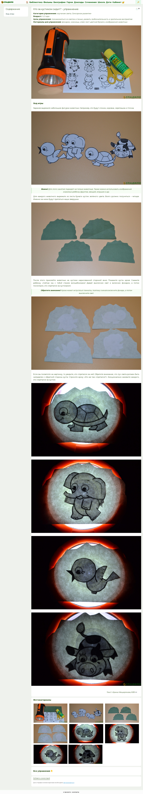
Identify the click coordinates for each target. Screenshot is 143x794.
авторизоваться (68, 782)
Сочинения (91, 2)
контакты (75, 792)
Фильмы (47, 2)
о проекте (67, 792)
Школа (101, 2)
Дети (108, 2)
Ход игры (10, 14)
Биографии (59, 2)
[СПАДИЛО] (7, 2)
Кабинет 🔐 (118, 2)
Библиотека (35, 2)
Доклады (79, 2)
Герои (70, 2)
